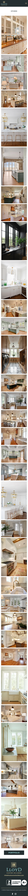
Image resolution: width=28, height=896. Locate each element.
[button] (26, 3)
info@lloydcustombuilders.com (14, 875)
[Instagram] (16, 894)
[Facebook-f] (12, 894)
